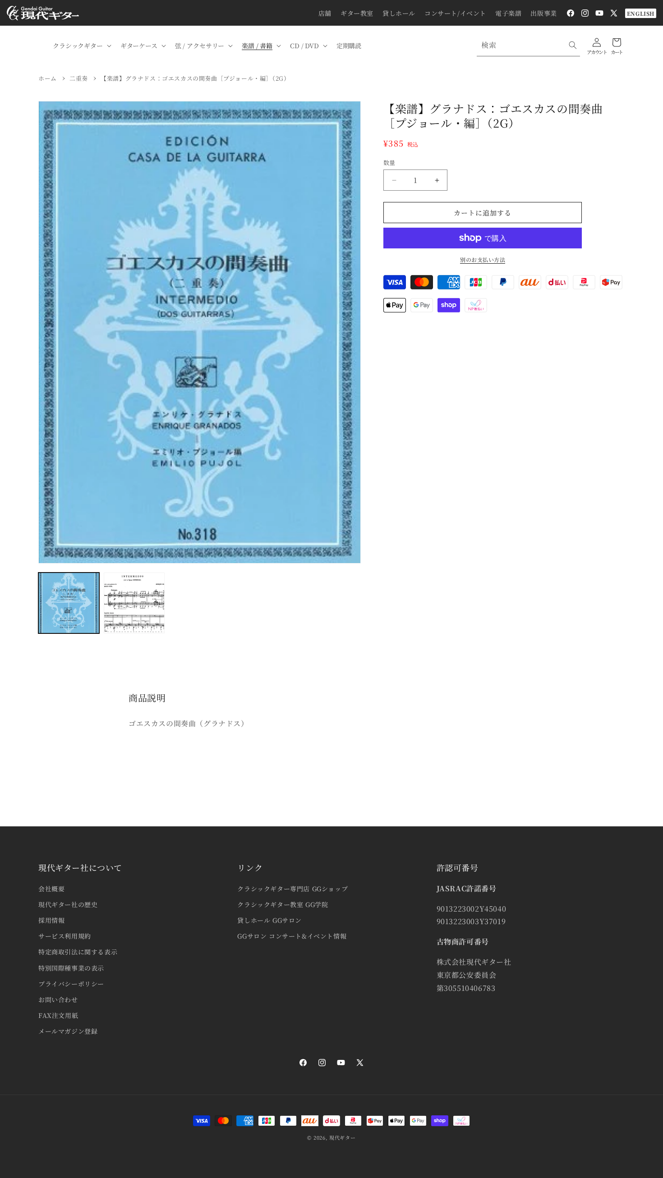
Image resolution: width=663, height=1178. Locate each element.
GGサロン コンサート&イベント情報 (291, 935)
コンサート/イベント (455, 13)
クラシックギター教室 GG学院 (282, 904)
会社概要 (51, 888)
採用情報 (51, 920)
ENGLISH (640, 13)
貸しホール (398, 13)
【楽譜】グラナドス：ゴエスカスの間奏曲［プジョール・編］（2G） (195, 78)
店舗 (325, 13)
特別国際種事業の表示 (71, 967)
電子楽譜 (508, 13)
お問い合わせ (58, 999)
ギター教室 (357, 13)
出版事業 (543, 13)
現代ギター (342, 1137)
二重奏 (78, 78)
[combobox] (528, 45)
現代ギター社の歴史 (67, 904)
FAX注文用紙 (58, 1015)
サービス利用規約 (64, 935)
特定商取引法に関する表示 (77, 951)
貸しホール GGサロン (269, 920)
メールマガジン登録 (67, 1031)
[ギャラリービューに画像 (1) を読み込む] (68, 603)
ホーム (47, 78)
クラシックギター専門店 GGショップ (292, 888)
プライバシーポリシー (71, 983)
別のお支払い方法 (482, 259)
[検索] (573, 45)
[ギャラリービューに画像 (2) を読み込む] (134, 603)
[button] (81, 45)
